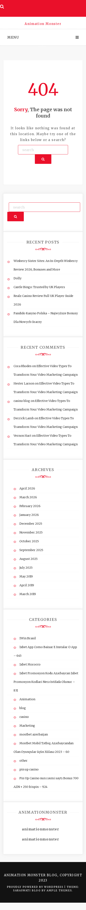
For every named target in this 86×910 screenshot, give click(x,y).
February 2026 (29, 506)
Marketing (27, 725)
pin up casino (29, 769)
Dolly (18, 278)
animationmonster (40, 829)
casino (24, 717)
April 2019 (26, 585)
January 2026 (29, 515)
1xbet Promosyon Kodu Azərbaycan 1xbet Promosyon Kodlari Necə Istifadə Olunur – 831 (46, 681)
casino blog (22, 401)
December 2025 (30, 524)
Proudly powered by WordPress (35, 886)
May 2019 (26, 576)
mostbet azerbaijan (33, 734)
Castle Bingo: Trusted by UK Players (39, 287)
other (23, 760)
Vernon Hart (22, 436)
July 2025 (26, 568)
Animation (27, 699)
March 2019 (27, 594)
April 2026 (27, 488)
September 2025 (31, 550)
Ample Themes (59, 890)
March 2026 (28, 497)
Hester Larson (24, 383)
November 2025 (31, 532)
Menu (13, 37)
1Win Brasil (27, 638)
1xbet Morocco (29, 664)
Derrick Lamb (24, 418)
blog (22, 708)
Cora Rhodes (23, 366)
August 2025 (28, 559)
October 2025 (29, 541)
